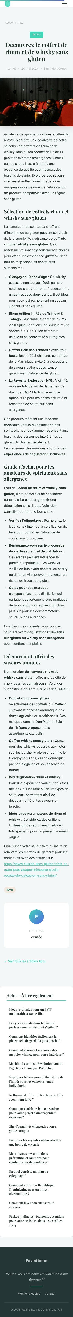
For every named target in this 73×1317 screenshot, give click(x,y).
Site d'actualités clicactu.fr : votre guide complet (32, 1128)
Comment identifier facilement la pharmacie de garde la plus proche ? (35, 1038)
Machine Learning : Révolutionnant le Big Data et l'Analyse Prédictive (35, 1065)
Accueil (9, 22)
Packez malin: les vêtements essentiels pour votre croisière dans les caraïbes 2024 (36, 1220)
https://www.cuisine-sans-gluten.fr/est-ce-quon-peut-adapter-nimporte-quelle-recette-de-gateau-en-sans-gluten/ (36, 870)
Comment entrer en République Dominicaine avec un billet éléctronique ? (31, 1189)
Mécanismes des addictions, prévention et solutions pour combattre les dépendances (29, 1157)
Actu (20, 22)
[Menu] (65, 3)
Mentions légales (29, 1293)
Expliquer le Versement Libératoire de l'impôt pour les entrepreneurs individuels (36, 1081)
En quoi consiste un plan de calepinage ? (28, 1173)
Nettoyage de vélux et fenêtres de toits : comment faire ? (36, 1097)
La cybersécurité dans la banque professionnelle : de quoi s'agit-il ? (33, 1025)
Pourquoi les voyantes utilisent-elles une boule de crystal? (35, 1142)
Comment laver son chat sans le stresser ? (31, 1205)
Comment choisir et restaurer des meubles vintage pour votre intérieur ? (36, 1052)
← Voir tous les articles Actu (24, 961)
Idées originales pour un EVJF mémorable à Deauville (30, 1011)
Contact (50, 1293)
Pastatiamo (36, 1260)
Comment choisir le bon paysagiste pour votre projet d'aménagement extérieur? (34, 1112)
